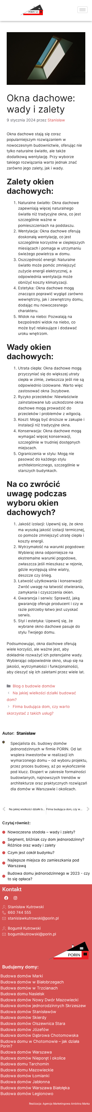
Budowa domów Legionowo (26, 1093)
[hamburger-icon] (82, 9)
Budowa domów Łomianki (24, 1075)
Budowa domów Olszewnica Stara (32, 1023)
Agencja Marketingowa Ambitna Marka (66, 1103)
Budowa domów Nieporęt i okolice (32, 1058)
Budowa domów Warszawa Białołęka (35, 1087)
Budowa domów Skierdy (23, 1017)
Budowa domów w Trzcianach (29, 988)
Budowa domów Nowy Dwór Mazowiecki (39, 999)
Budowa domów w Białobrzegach (32, 982)
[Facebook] (6, 898)
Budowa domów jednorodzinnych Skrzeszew (43, 1005)
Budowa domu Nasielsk (22, 993)
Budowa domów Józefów (24, 1029)
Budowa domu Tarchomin (24, 1064)
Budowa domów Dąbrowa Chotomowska (39, 1035)
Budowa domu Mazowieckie (26, 1070)
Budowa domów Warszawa (26, 1052)
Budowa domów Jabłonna (25, 1081)
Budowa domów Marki (21, 976)
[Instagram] (15, 898)
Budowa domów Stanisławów (28, 1011)
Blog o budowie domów (34, 686)
